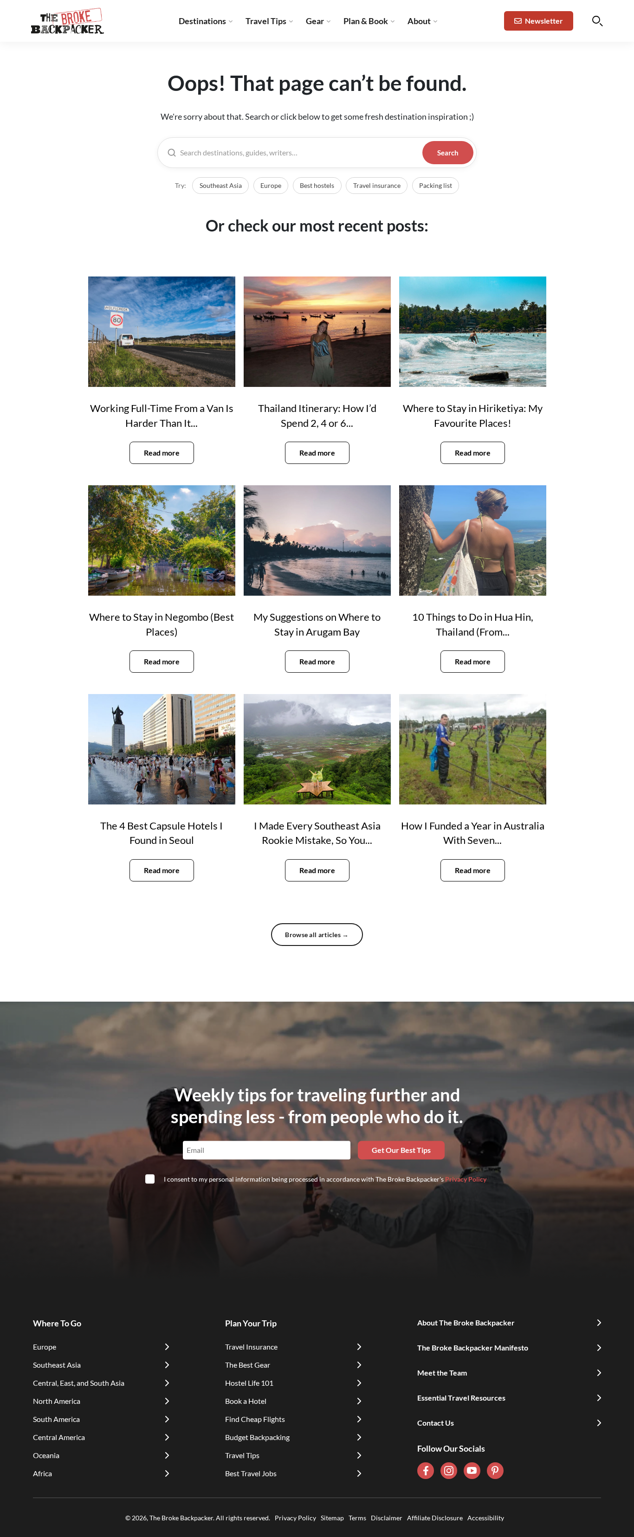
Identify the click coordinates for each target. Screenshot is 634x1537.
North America (56, 1400)
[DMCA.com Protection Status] (506, 1517)
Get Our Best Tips (401, 1149)
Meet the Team (442, 1372)
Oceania (46, 1455)
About (419, 21)
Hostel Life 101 (249, 1382)
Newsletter (544, 20)
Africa (42, 1473)
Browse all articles (317, 935)
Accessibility (485, 1518)
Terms (357, 1518)
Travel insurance (377, 185)
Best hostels (317, 185)
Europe (270, 185)
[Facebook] (425, 1470)
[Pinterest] (495, 1470)
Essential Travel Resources (461, 1397)
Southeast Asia (221, 185)
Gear (315, 21)
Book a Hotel (245, 1400)
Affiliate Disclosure (435, 1518)
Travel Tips (266, 21)
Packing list (435, 185)
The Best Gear (247, 1364)
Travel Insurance (251, 1346)
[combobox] (299, 153)
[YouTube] (472, 1470)
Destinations (202, 21)
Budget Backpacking (257, 1437)
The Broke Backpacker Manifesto (472, 1347)
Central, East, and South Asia (78, 1382)
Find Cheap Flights (255, 1419)
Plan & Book (365, 21)
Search (448, 152)
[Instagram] (448, 1470)
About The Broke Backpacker (466, 1322)
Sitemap (332, 1518)
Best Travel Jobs (251, 1473)
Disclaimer (386, 1518)
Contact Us (435, 1422)
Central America (59, 1437)
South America (56, 1419)
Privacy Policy (465, 1179)
